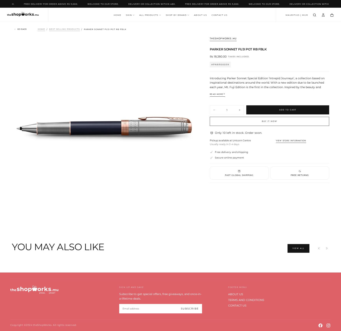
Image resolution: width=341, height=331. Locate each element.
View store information (291, 140)
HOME (117, 15)
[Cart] (332, 15)
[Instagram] (328, 325)
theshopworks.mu (223, 38)
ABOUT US (200, 15)
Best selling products (64, 29)
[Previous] (319, 248)
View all (298, 248)
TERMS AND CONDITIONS (246, 300)
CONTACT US (219, 15)
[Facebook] (320, 325)
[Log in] (323, 15)
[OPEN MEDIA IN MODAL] (191, 216)
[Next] (326, 248)
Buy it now (269, 121)
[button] (297, 15)
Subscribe (190, 308)
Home (41, 29)
